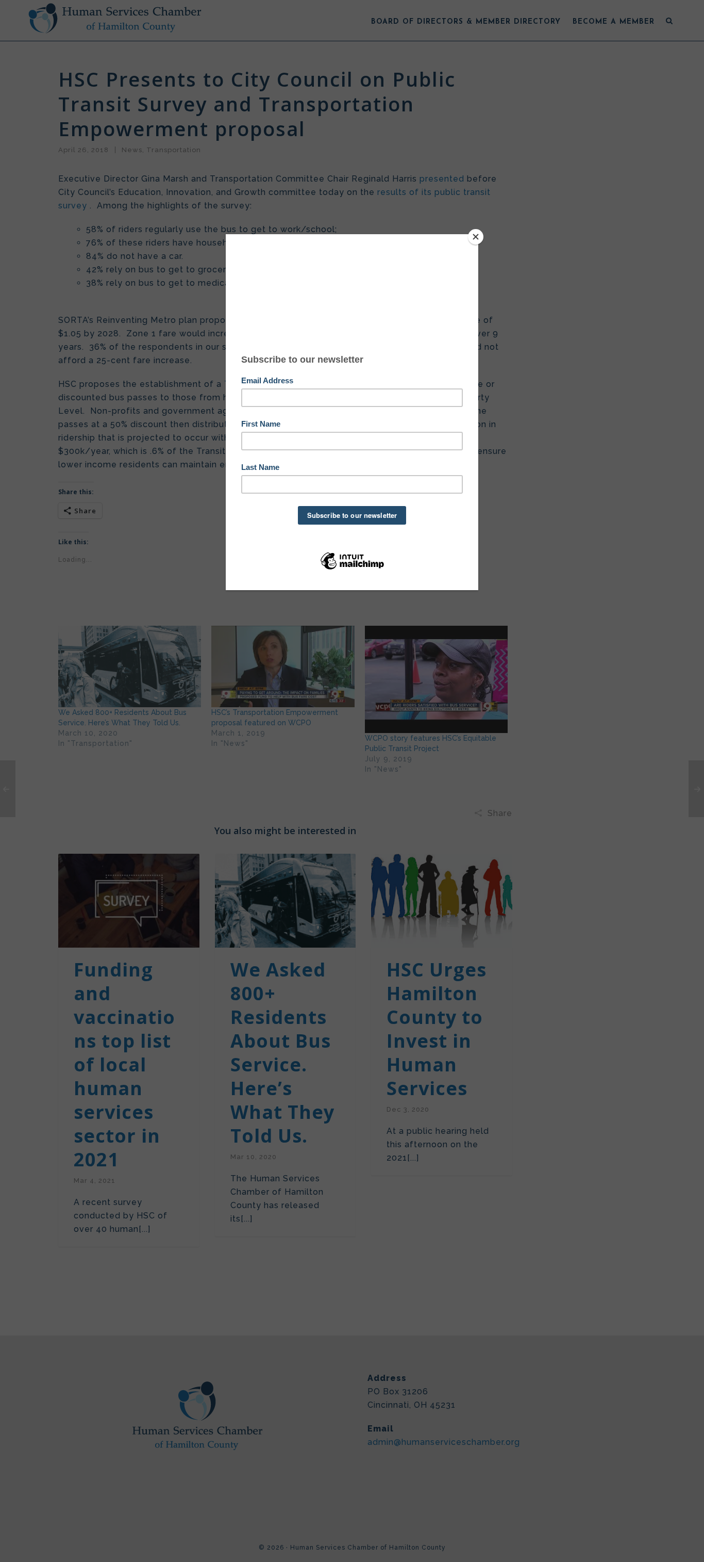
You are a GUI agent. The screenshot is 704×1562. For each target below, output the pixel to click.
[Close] (475, 237)
